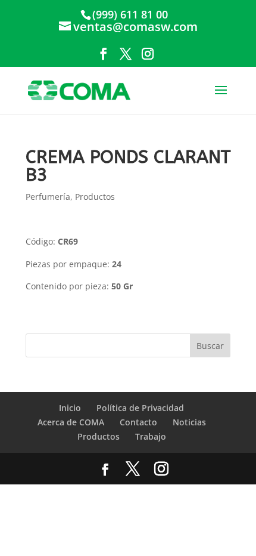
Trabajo (150, 436)
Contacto (138, 422)
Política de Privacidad (140, 407)
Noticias (189, 422)
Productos (95, 196)
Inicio (70, 407)
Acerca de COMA (71, 422)
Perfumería (48, 196)
